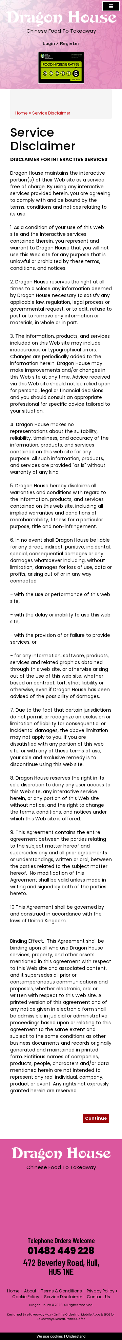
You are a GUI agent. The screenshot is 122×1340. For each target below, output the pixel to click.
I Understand (74, 1336)
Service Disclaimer (51, 113)
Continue (96, 1118)
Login (49, 43)
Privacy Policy (101, 1291)
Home (21, 113)
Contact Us (98, 1297)
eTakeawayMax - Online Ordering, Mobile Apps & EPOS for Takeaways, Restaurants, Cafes (71, 1316)
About (30, 1291)
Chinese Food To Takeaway (61, 30)
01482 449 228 (61, 1250)
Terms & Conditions (61, 1291)
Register (70, 43)
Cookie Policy (25, 1297)
